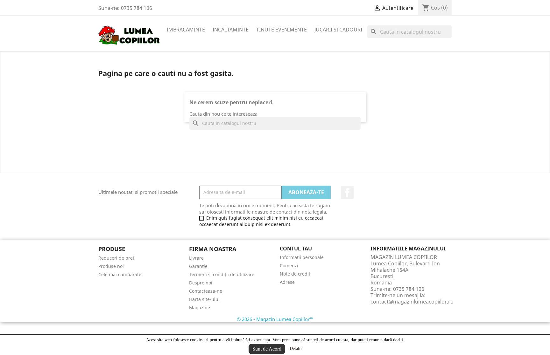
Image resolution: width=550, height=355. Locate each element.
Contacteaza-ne (205, 291)
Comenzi (289, 266)
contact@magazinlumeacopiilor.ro (412, 301)
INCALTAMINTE (231, 29)
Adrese (287, 282)
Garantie (198, 266)
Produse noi (111, 266)
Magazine (199, 307)
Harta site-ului (204, 299)
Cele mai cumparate (119, 274)
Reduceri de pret (116, 258)
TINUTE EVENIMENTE (281, 29)
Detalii (296, 348)
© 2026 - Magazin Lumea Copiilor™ (275, 319)
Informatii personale (302, 257)
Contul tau (296, 248)
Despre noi (200, 283)
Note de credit (295, 274)
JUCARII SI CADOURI (338, 29)
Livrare (196, 258)
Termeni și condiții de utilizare (221, 274)
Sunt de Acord (266, 349)
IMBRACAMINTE (186, 29)
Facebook (347, 192)
